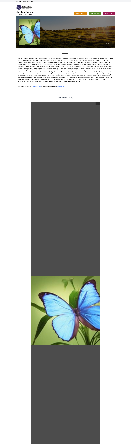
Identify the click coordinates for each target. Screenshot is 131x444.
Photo (64, 52)
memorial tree (37, 86)
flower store (60, 86)
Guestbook (75, 52)
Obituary (55, 52)
